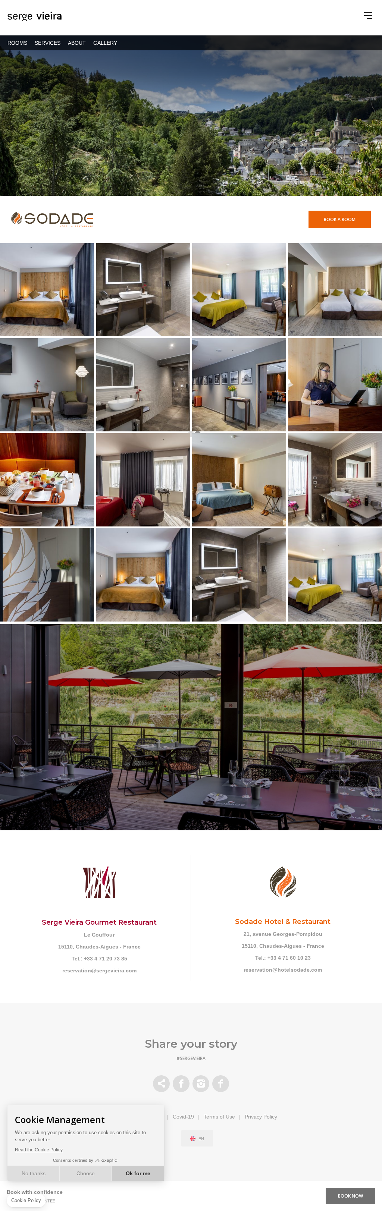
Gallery (105, 43)
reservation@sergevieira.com (99, 970)
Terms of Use (219, 1117)
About (77, 43)
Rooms (17, 43)
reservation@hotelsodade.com (283, 970)
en (201, 1139)
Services (47, 43)
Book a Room (340, 219)
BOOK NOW (350, 1196)
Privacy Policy (261, 1117)
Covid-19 (183, 1117)
